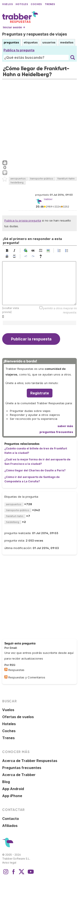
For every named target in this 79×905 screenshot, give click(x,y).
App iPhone (12, 796)
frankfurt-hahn (66, 178)
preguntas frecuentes (56, 432)
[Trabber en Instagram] (5, 874)
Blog (6, 782)
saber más (65, 426)
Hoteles (22, 4)
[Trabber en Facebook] (13, 874)
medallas (67, 42)
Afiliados (10, 825)
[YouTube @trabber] (30, 874)
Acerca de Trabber (19, 775)
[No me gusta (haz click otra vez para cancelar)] (4, 172)
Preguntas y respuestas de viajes (34, 34)
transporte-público (41, 178)
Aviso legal (9, 862)
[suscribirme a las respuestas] (5, 669)
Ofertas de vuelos (18, 717)
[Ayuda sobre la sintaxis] (42, 256)
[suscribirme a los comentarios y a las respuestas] (5, 676)
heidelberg (17, 182)
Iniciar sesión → (14, 27)
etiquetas (31, 42)
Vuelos (7, 4)
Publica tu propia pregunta (22, 220)
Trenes (50, 4)
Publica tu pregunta (19, 50)
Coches (36, 4)
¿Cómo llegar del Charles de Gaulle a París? (35, 470)
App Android (13, 789)
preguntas (11, 42)
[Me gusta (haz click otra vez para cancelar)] (4, 163)
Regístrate (39, 393)
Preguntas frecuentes (21, 767)
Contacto (10, 818)
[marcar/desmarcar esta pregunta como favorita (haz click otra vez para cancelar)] (4, 179)
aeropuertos (18, 178)
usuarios (49, 42)
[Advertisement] (39, 118)
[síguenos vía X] (21, 874)
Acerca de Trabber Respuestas (29, 760)
